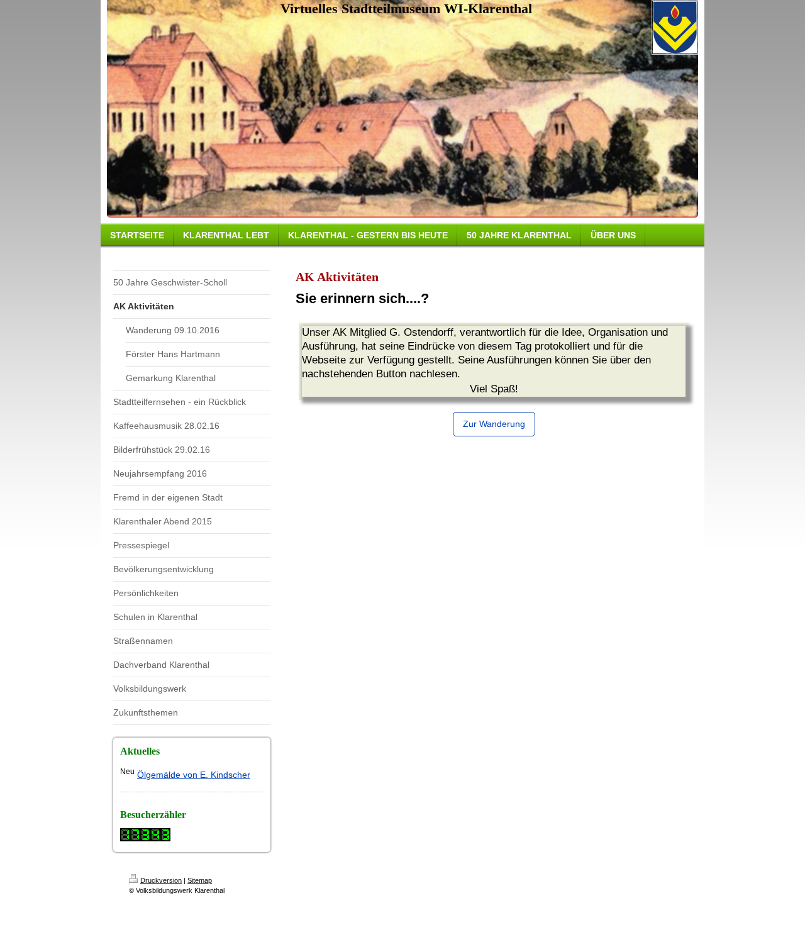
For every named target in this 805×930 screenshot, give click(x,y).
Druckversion (161, 880)
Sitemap (199, 880)
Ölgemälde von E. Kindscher (193, 775)
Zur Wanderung (494, 424)
